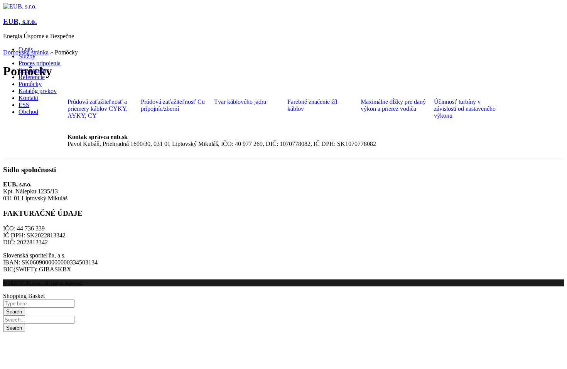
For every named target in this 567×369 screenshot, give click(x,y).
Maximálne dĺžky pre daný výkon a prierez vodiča (393, 105)
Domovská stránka (26, 52)
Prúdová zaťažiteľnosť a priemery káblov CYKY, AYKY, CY (98, 108)
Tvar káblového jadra (240, 101)
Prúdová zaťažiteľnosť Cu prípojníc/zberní (173, 105)
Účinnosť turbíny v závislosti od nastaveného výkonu (465, 108)
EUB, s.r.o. (20, 21)
